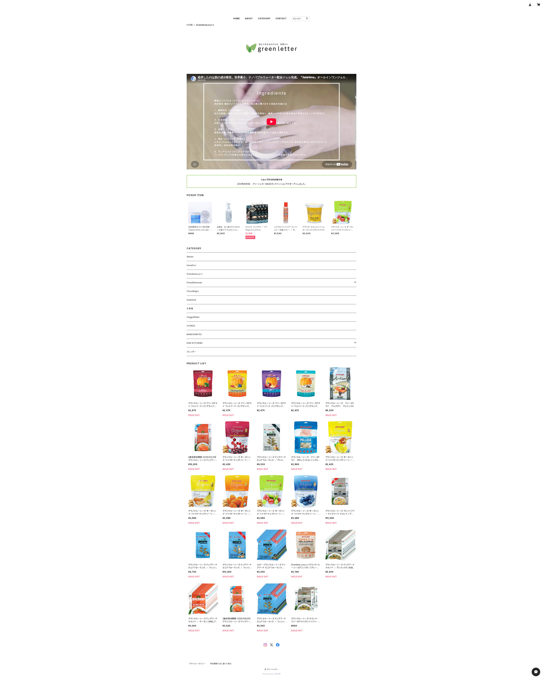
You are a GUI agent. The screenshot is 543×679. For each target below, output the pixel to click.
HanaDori (191, 265)
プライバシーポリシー (197, 664)
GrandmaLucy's (194, 274)
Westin (190, 256)
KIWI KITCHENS (194, 343)
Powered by (268, 674)
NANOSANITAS (194, 334)
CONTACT (281, 18)
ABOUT (249, 18)
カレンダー (191, 351)
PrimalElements (194, 282)
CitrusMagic (193, 291)
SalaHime (191, 300)
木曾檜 (190, 308)
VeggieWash (193, 317)
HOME (236, 18)
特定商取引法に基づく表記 (220, 664)
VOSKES (191, 325)
